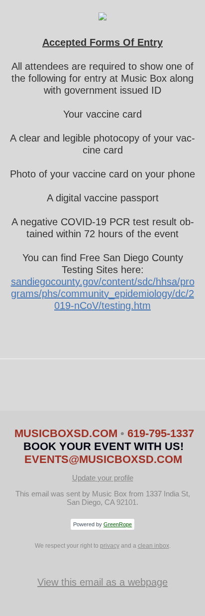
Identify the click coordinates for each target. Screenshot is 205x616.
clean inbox (153, 545)
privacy (109, 545)
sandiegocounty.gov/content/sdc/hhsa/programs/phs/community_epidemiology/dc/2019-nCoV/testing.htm (103, 293)
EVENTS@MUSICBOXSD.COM (103, 459)
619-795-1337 (160, 433)
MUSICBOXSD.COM (67, 433)
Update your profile (102, 477)
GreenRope (117, 524)
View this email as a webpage (102, 582)
